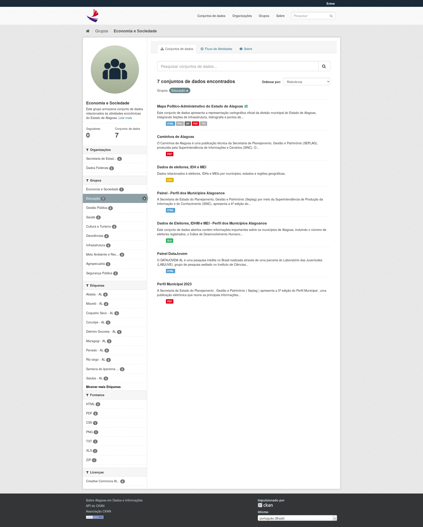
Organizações (242, 15)
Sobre (280, 15)
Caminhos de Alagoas (175, 136)
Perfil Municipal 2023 (174, 283)
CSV (169, 180)
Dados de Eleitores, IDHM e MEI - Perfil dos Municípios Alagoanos (212, 223)
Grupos (264, 15)
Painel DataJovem (172, 253)
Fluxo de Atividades (218, 48)
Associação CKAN (98, 511)
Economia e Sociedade (135, 31)
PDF (195, 123)
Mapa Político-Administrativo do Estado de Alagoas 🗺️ (202, 106)
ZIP (187, 123)
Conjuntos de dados (211, 15)
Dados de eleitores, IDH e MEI (181, 166)
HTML (170, 123)
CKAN (265, 505)
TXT (204, 123)
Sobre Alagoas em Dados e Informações (114, 500)
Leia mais (125, 117)
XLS (169, 240)
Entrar (331, 3)
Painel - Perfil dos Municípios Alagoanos (191, 192)
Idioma (263, 512)
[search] (324, 66)
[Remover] (187, 90)
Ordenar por (271, 82)
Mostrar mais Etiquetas (103, 386)
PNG (179, 123)
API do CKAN (95, 505)
